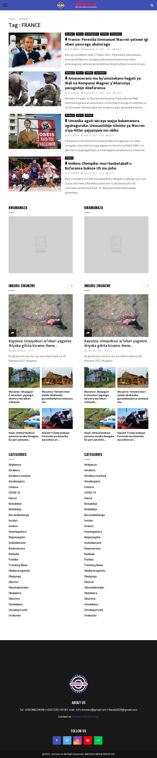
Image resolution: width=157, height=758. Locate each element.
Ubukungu (15, 576)
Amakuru (70, 34)
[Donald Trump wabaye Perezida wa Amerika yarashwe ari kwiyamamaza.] (57, 418)
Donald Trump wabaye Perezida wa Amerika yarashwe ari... (56, 436)
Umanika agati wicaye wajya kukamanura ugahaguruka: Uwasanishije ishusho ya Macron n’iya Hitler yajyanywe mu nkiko (105, 126)
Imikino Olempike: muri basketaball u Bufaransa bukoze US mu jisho (98, 166)
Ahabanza (15, 464)
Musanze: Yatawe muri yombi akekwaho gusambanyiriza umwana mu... (57, 397)
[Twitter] (67, 740)
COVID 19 (14, 492)
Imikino (69, 158)
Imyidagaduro (92, 34)
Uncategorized (18, 609)
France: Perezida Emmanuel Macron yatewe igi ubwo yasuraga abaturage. (106, 42)
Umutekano (116, 34)
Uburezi (13, 582)
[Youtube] (88, 740)
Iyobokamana (17, 542)
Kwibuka (14, 554)
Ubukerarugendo (19, 570)
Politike (104, 34)
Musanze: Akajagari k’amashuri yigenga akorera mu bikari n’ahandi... (21, 397)
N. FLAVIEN (73, 49)
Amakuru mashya (19, 475)
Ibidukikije (15, 503)
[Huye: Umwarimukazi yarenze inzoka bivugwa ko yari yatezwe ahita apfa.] (24, 418)
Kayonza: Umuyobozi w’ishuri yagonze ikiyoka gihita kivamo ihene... (40, 343)
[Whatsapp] (98, 740)
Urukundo (15, 615)
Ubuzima (14, 598)
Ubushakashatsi (19, 587)
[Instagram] (77, 740)
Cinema (13, 487)
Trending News (18, 565)
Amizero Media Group (85, 716)
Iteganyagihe (17, 537)
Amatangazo (17, 481)
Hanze (80, 34)
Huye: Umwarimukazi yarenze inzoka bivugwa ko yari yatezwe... (23, 436)
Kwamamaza (17, 548)
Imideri (13, 520)
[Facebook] (57, 740)
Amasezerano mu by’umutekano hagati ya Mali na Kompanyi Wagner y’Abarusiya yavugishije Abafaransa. (103, 83)
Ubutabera (15, 593)
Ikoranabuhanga (19, 515)
